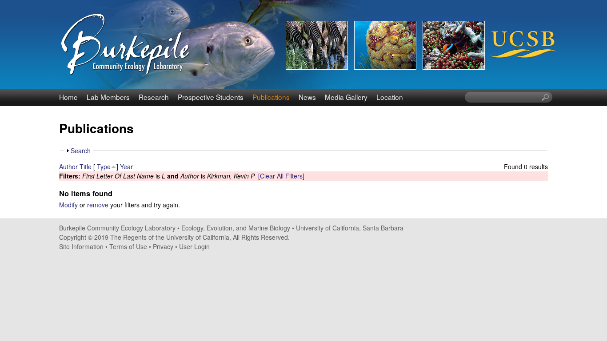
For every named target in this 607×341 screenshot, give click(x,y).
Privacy (163, 246)
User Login (194, 246)
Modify (68, 204)
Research (154, 97)
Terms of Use (128, 246)
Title (86, 166)
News (307, 97)
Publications (271, 97)
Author (68, 166)
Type (104, 166)
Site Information (81, 246)
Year (126, 166)
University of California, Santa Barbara (349, 227)
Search (81, 150)
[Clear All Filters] (281, 175)
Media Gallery (346, 97)
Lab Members (108, 97)
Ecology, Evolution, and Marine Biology (235, 227)
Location (389, 97)
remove (97, 204)
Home (68, 97)
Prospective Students (211, 97)
